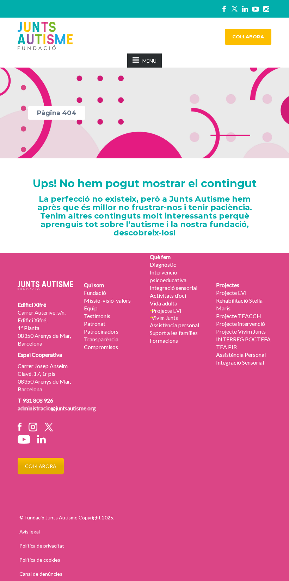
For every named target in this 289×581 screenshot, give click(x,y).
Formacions (164, 340)
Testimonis (97, 315)
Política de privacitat (41, 546)
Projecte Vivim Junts (241, 331)
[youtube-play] (255, 9)
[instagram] (266, 9)
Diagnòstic (163, 264)
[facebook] (224, 9)
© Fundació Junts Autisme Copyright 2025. (66, 517)
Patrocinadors (101, 331)
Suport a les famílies (174, 332)
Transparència (101, 339)
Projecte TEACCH (238, 315)
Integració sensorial (173, 287)
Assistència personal (174, 325)
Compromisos (101, 346)
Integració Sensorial (240, 362)
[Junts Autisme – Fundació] (45, 35)
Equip (91, 308)
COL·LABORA (248, 36)
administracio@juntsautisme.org (57, 408)
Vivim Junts (165, 318)
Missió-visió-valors (107, 300)
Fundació (95, 292)
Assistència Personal (241, 354)
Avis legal (29, 532)
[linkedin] (245, 9)
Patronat (94, 323)
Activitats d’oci (168, 295)
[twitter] (234, 9)
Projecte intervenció (240, 323)
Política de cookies (39, 560)
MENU (149, 61)
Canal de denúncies (40, 574)
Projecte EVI (167, 311)
